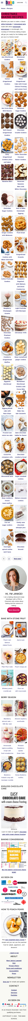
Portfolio (14, 995)
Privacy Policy (14, 966)
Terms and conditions (14, 968)
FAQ (14, 963)
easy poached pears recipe (14, 940)
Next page (17, 558)
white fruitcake (6, 24)
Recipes (10, 8)
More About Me (14, 610)
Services (14, 992)
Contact (14, 990)
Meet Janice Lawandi (14, 960)
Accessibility (14, 971)
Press (14, 973)
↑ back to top (14, 953)
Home (3, 8)
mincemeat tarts (20, 24)
